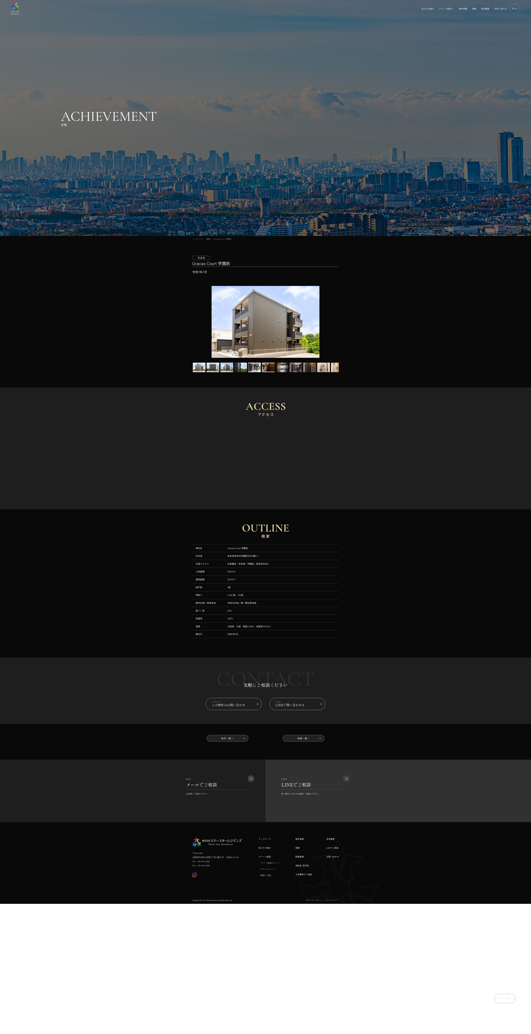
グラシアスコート (267, 869)
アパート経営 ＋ (446, 9)
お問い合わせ (500, 9)
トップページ (197, 239)
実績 (474, 9)
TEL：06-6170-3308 (201, 861)
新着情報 (299, 856)
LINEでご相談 (332, 847)
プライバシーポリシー (314, 900)
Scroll (18, 207)
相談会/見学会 (302, 865)
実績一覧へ (303, 738)
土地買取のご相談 (303, 874)
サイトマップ (331, 900)
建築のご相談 (265, 875)
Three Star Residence (209, 900)
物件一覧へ (227, 738)
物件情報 (463, 9)
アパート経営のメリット (270, 863)
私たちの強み (428, 9)
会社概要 (485, 9)
